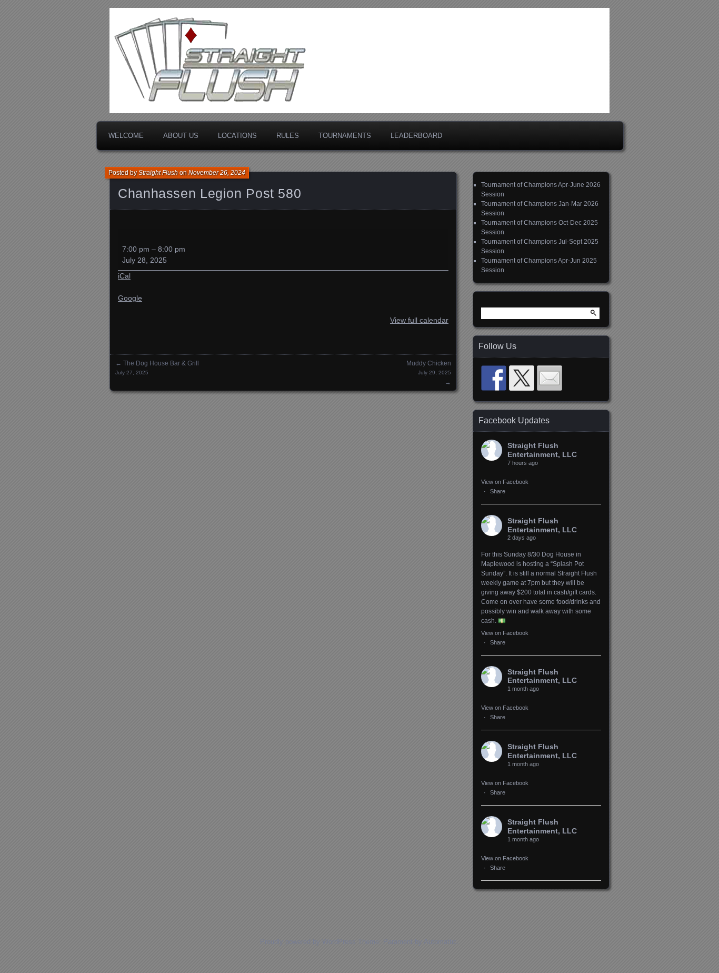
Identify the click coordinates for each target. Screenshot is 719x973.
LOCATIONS (237, 136)
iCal (124, 276)
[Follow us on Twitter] (521, 378)
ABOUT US (180, 136)
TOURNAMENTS (344, 136)
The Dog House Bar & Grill (157, 367)
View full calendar (419, 320)
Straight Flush (158, 172)
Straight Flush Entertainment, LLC (542, 450)
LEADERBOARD (416, 136)
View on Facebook (504, 482)
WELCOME (126, 136)
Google (130, 298)
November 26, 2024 (216, 172)
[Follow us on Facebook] (493, 378)
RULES (287, 136)
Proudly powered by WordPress (308, 942)
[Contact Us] (549, 378)
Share (497, 491)
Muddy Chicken (428, 367)
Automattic (440, 942)
